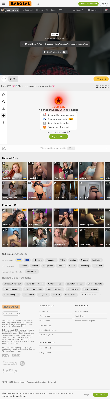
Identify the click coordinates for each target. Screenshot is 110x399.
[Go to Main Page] (21, 3)
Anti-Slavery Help (46, 335)
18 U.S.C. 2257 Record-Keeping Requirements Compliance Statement (29, 382)
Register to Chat (58, 137)
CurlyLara (7, 253)
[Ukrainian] (19, 260)
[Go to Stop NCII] (10, 371)
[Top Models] (38, 3)
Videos (28, 10)
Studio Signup (80, 316)
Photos (42, 10)
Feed (53, 10)
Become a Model (81, 311)
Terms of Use (44, 316)
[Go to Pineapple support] (22, 363)
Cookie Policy (19, 396)
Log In (103, 4)
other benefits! (63, 132)
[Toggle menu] (4, 3)
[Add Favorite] (4, 79)
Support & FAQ (45, 348)
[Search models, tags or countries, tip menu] (106, 10)
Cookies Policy (45, 325)
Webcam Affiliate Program (85, 321)
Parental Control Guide (48, 330)
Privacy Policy (44, 311)
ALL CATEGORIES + (90, 295)
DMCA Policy (44, 321)
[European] (27, 260)
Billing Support (45, 353)
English (9, 313)
